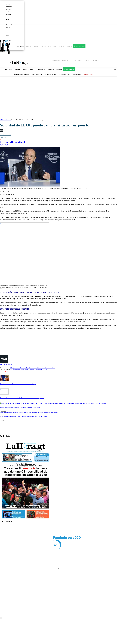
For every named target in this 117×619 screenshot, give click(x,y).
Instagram (8, 591)
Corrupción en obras (64, 74)
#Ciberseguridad (88, 74)
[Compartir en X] (4, 144)
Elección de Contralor (50, 74)
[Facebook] (3, 589)
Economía (8, 14)
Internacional (9, 17)
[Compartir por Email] (6, 144)
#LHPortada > (5, 436)
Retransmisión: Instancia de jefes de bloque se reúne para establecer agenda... (22, 398)
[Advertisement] (51, 343)
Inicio (2, 120)
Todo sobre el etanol (36, 74)
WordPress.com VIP (5, 135)
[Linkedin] (3, 593)
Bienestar (8, 19)
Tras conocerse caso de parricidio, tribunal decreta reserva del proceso (20, 407)
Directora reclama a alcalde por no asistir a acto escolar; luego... (18, 384)
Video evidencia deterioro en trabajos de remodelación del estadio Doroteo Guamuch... (24, 416)
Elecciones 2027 (76, 74)
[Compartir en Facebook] (2, 144)
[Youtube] (3, 597)
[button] (115, 69)
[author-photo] (4, 362)
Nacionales (8, 9)
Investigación (9, 6)
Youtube (7, 597)
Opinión (8, 11)
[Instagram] (3, 591)
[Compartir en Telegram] (7, 144)
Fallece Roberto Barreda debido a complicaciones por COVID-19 (29, 369)
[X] (3, 595)
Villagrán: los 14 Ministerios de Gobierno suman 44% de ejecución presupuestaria (32, 368)
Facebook (8, 589)
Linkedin (7, 593)
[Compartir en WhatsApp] (1, 144)
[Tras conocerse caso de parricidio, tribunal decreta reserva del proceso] (53, 403)
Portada (8, 4)
